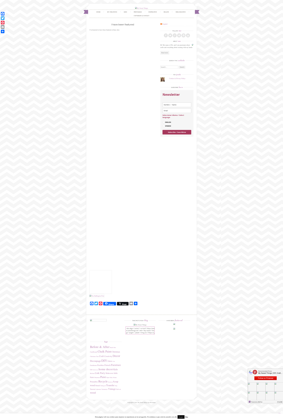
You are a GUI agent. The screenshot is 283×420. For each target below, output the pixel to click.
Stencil (97, 385)
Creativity (108, 356)
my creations (112, 12)
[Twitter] (2, 18)
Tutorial (92, 389)
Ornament (97, 377)
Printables (94, 381)
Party (111, 377)
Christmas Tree (94, 356)
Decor (116, 356)
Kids (125, 12)
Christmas (116, 351)
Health (166, 12)
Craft (101, 356)
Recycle (103, 381)
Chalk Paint (104, 351)
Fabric (110, 361)
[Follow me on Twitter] (170, 35)
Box (115, 347)
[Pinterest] (2, 22)
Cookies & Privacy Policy (177, 78)
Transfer (110, 385)
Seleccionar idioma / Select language (173, 116)
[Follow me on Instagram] (183, 35)
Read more (164, 53)
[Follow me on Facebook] (166, 35)
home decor (106, 369)
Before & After (100, 347)
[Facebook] (2, 14)
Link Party (100, 373)
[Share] (2, 31)
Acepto (181, 417)
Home (98, 12)
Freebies (100, 365)
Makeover (109, 373)
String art (103, 385)
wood (93, 392)
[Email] (2, 27)
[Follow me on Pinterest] (179, 35)
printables (138, 12)
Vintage (112, 388)
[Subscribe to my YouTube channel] (188, 35)
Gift (91, 370)
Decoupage (95, 360)
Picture (115, 377)
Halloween (95, 370)
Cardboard (93, 352)
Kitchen (92, 373)
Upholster (98, 389)
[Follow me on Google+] (175, 35)
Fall (114, 361)
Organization (181, 12)
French (107, 365)
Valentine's (104, 389)
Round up (110, 382)
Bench (111, 347)
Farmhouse (93, 365)
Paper (107, 377)
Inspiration (152, 12)
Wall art (118, 389)
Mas (186, 417)
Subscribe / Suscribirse (177, 132)
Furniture (116, 365)
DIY (104, 360)
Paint (103, 377)
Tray (116, 385)
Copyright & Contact (141, 15)
